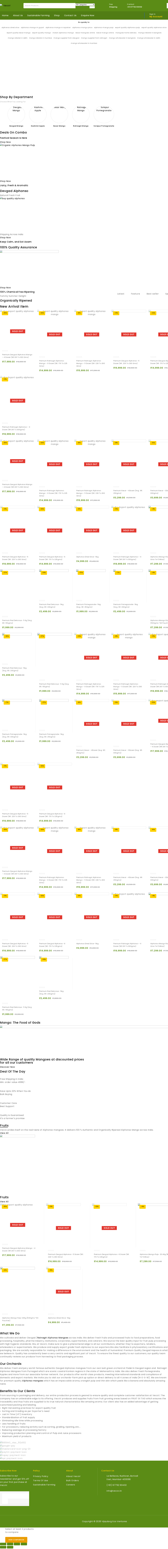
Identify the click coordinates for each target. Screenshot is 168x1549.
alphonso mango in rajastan (58, 27)
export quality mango (41, 33)
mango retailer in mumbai (40, 38)
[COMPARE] (20, 363)
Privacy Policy (40, 1476)
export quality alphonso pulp (127, 27)
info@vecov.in (114, 1490)
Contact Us (70, 15)
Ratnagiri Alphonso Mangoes (52, 1337)
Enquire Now (87, 15)
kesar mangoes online (85, 33)
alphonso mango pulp (104, 27)
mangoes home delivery (126, 33)
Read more (4, 363)
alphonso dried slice (10, 27)
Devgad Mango (16, 126)
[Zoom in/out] (3, 1544)
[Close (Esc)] (24, 1544)
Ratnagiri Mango (81, 126)
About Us (18, 15)
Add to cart (153, 565)
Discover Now (7, 1066)
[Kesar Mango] (59, 114)
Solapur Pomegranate (104, 126)
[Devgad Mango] (16, 114)
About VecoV (73, 1476)
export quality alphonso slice (154, 27)
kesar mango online (105, 33)
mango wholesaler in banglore (122, 38)
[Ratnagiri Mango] (80, 114)
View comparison (16, 1540)
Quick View (10, 363)
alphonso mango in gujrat (32, 27)
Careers (70, 1484)
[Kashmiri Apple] (37, 114)
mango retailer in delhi (18, 38)
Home (5, 15)
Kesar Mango (59, 126)
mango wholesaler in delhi (148, 38)
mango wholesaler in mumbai (84, 43)
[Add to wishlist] (15, 363)
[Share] (17, 1544)
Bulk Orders (72, 1480)
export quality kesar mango (19, 33)
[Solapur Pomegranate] (103, 114)
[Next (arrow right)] (10, 1547)
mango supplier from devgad (66, 38)
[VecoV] (6, 5)
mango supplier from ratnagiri (94, 38)
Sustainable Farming (38, 15)
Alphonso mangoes (32, 1380)
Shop (57, 15)
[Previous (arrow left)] (3, 1547)
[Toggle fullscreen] (10, 1544)
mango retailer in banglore (149, 33)
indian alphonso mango (63, 33)
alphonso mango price (82, 27)
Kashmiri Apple (38, 126)
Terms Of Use (40, 1480)
